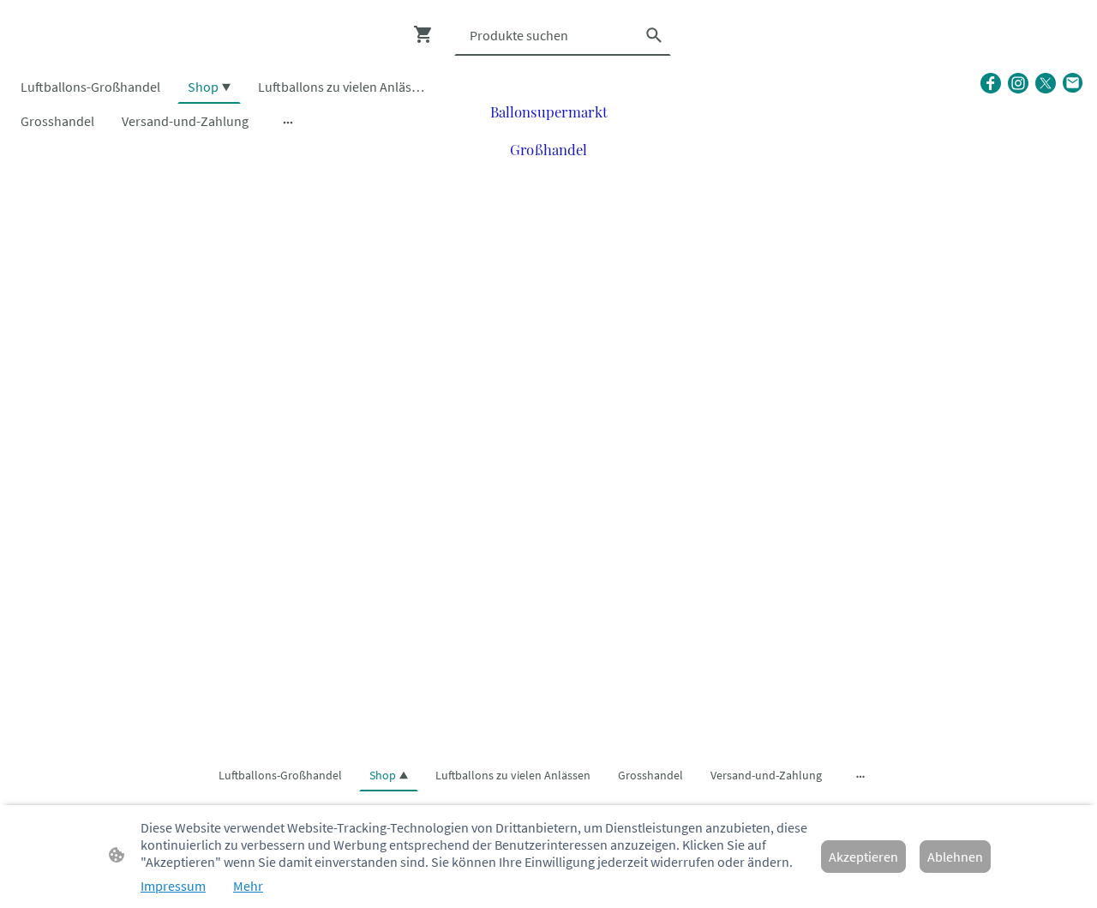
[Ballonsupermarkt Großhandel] (549, 175)
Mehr (248, 885)
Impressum (173, 885)
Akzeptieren (863, 856)
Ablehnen (955, 856)
